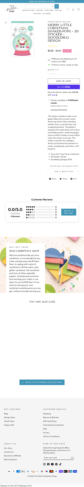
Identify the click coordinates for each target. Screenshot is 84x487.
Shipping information (63, 166)
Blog (6, 413)
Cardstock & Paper (28, 10)
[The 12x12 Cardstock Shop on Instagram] (44, 464)
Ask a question (63, 171)
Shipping (47, 413)
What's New (37, 13)
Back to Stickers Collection (43, 382)
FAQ (45, 429)
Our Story (8, 448)
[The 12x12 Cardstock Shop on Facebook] (48, 464)
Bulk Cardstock (10, 459)
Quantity (53, 70)
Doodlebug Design (59, 22)
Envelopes (39, 10)
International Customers (53, 425)
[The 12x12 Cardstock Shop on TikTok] (60, 464)
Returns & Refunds (51, 417)
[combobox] (42, 6)
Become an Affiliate (12, 456)
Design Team (9, 417)
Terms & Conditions (51, 436)
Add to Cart (15, 354)
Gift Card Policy (50, 421)
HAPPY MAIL (58, 10)
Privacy (46, 432)
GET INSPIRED (47, 13)
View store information (59, 110)
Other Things (49, 10)
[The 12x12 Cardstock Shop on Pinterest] (56, 464)
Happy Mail (9, 425)
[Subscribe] (72, 457)
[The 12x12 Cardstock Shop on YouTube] (52, 464)
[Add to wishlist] (6, 22)
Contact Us (9, 452)
